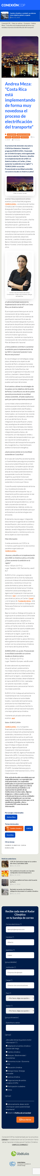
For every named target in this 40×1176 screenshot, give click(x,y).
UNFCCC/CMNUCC (20, 1145)
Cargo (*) (9, 980)
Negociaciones (24, 134)
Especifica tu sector (13, 1023)
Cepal (31, 598)
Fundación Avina (24, 601)
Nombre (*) (10, 937)
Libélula (5, 1139)
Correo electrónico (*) (14, 924)
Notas (8, 137)
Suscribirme (26, 1120)
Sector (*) (9, 1006)
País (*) (8, 993)
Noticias (16, 137)
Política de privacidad (23, 1113)
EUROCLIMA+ (10, 204)
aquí (13, 718)
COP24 (28, 828)
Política (25, 137)
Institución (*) (11, 967)
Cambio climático (16, 828)
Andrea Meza (11, 817)
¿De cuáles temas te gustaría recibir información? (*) (18, 1041)
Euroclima (10, 835)
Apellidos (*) (10, 950)
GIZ (14, 596)
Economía (12, 134)
